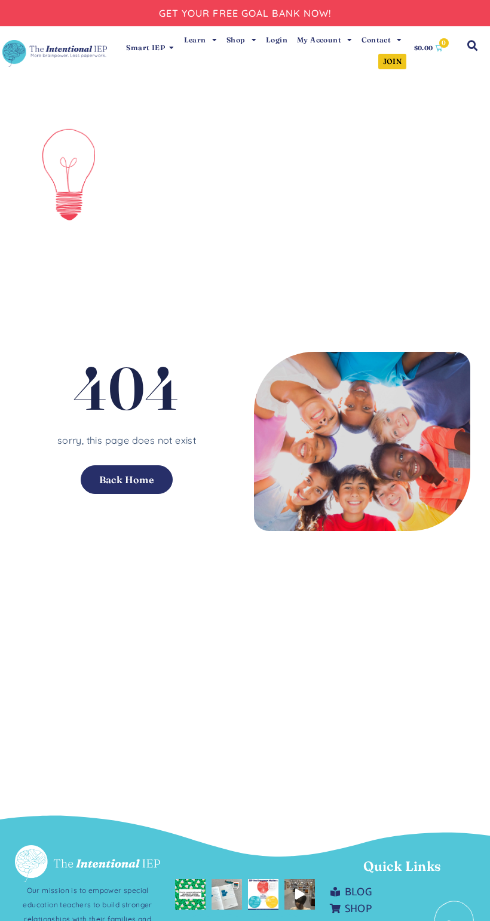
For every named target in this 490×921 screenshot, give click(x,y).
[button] (473, 46)
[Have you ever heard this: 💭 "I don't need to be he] (299, 894)
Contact (376, 39)
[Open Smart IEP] (171, 47)
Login (276, 39)
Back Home (127, 480)
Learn (195, 39)
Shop (236, 39)
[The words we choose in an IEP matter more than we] (263, 894)
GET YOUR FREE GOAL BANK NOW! (245, 13)
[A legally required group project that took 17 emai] (190, 894)
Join (392, 61)
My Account (319, 39)
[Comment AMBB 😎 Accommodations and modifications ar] (227, 894)
